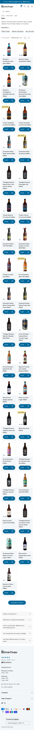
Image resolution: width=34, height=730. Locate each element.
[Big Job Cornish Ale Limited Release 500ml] (25, 357)
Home (3, 15)
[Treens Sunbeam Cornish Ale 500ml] (9, 113)
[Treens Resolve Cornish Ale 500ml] (9, 205)
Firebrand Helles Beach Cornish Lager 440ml (8, 555)
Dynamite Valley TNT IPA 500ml (8, 245)
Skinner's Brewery (18, 31)
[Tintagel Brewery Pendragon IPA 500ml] (25, 172)
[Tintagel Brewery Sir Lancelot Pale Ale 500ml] (25, 449)
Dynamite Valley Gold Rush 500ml (24, 152)
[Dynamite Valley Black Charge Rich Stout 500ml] (9, 293)
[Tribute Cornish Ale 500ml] (9, 264)
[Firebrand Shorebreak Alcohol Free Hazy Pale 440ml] (25, 80)
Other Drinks (9, 15)
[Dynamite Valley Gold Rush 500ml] (25, 141)
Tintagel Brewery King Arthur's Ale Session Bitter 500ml (8, 185)
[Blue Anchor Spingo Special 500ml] (9, 387)
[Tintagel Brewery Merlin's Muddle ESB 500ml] (9, 324)
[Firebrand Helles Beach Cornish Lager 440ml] (9, 543)
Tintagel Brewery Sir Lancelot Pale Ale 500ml (24, 461)
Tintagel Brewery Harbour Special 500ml (8, 492)
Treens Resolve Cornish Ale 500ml (9, 216)
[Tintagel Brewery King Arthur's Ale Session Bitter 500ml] (9, 172)
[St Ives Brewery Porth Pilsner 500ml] (9, 449)
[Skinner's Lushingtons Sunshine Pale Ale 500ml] (9, 80)
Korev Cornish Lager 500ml (23, 399)
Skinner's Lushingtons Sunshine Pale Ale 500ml (8, 93)
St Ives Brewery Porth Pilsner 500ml (8, 461)
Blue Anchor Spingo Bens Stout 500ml (25, 555)
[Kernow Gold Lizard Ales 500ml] (9, 510)
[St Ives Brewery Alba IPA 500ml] (25, 480)
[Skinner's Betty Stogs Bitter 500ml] (25, 49)
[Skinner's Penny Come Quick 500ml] (9, 574)
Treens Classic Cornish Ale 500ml (25, 216)
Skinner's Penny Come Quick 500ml (8, 586)
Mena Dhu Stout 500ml (24, 429)
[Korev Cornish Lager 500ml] (25, 387)
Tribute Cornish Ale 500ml (8, 276)
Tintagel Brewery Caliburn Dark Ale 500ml (9, 430)
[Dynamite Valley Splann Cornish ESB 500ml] (25, 234)
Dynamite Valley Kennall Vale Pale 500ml (24, 305)
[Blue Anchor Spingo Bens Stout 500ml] (25, 543)
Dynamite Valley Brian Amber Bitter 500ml (9, 154)
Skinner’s (19, 24)
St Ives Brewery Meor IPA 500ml (24, 276)
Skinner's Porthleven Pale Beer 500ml (8, 61)
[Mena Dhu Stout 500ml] (25, 418)
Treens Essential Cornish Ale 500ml (25, 124)
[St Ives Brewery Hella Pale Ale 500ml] (9, 357)
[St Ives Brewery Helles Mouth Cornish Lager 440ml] (25, 324)
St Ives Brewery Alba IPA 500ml (24, 491)
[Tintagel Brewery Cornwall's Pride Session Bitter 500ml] (25, 510)
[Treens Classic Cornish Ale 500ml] (25, 205)
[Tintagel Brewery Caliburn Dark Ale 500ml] (9, 418)
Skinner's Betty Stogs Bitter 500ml (25, 60)
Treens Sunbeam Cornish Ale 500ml (9, 124)
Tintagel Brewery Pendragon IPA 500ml (24, 184)
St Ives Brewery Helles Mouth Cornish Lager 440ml (24, 337)
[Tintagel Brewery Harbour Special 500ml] (9, 480)
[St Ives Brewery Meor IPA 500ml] (25, 264)
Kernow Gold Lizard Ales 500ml (9, 522)
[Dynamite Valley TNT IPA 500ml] (9, 234)
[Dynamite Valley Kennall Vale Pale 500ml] (25, 293)
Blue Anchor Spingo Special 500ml (7, 400)
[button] (21, 6)
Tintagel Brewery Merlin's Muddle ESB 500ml (8, 336)
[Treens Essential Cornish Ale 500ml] (25, 113)
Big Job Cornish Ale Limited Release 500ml (24, 369)
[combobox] (17, 11)
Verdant (13, 24)
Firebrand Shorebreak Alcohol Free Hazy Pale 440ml (25, 93)
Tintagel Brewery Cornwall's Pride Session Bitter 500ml (24, 524)
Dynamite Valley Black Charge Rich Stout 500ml (9, 305)
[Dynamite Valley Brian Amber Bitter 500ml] (9, 141)
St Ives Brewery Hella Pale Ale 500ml (8, 369)
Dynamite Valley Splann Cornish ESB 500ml (24, 246)
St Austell (25, 24)
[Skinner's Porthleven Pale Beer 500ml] (9, 49)
